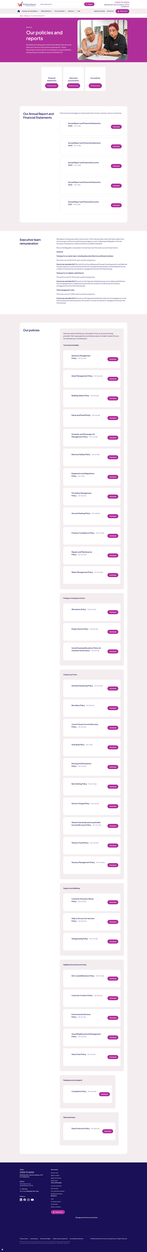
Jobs (78, 11)
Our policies (54, 1204)
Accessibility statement (76, 1238)
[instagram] (28, 1200)
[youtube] (32, 1200)
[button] (17, 1249)
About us (27, 16)
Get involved (54, 1188)
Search (90, 4)
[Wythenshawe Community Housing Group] (28, 4)
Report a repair (55, 1175)
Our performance (56, 1201)
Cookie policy (34, 1238)
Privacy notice (24, 1238)
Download (116, 127)
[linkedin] (21, 1200)
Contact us (110, 11)
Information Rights (45, 1238)
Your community (56, 1183)
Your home (54, 1169)
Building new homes (56, 1194)
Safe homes (54, 1180)
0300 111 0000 (122, 2)
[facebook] (24, 1200)
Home (21, 16)
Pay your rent (54, 1173)
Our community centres (57, 1191)
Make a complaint (56, 1207)
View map (24, 1189)
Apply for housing (99, 11)
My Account (123, 11)
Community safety (56, 1186)
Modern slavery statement (60, 1238)
